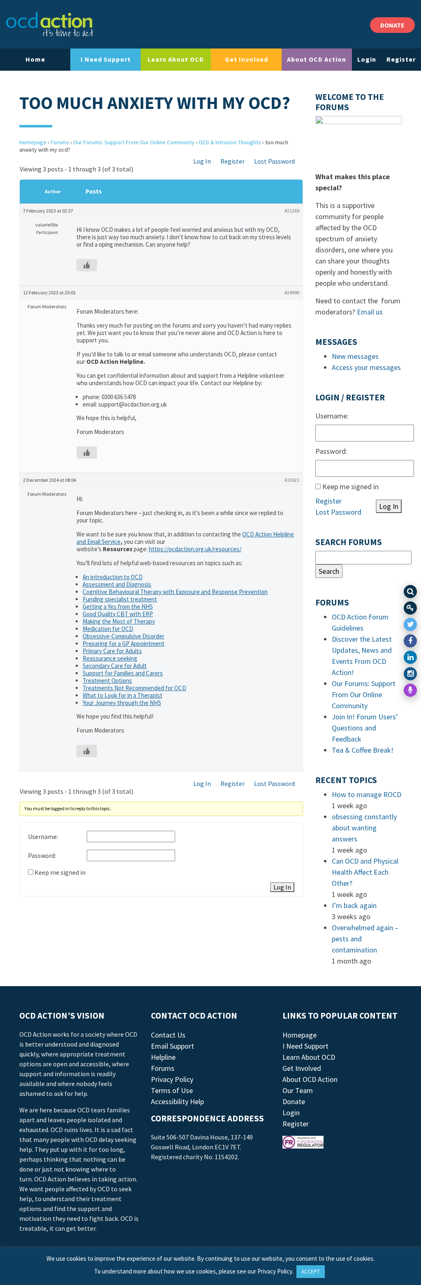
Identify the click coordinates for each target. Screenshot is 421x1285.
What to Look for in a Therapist (122, 695)
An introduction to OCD (113, 577)
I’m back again (354, 905)
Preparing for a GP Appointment (123, 643)
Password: (42, 855)
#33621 (292, 480)
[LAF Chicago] (50, 24)
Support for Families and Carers (123, 673)
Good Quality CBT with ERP (118, 614)
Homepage (32, 142)
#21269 (292, 211)
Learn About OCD (176, 59)
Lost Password (274, 161)
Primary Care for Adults (112, 651)
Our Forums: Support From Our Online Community (133, 142)
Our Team (297, 1090)
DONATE (392, 25)
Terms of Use (172, 1090)
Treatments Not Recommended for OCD (134, 688)
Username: (43, 836)
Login (366, 59)
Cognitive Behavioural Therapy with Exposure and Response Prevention (175, 592)
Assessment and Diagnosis (117, 584)
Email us (370, 312)
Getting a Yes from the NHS (118, 606)
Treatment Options (107, 680)
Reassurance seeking (110, 658)
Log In (202, 161)
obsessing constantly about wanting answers (364, 828)
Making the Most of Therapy (119, 621)
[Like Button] (86, 265)
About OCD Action (316, 59)
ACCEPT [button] (310, 1271)
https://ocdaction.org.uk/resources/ (195, 549)
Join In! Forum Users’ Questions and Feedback (365, 728)
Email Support (172, 1046)
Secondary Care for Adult (115, 666)
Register (401, 59)
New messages (355, 356)
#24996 (292, 292)
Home (35, 59)
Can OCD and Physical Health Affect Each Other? (365, 872)
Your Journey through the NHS (122, 703)
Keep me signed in (60, 872)
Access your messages (366, 367)
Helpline (163, 1057)
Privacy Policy (172, 1079)
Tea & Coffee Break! (362, 750)
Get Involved (246, 59)
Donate (293, 1101)
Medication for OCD (108, 629)
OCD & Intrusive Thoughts (230, 142)
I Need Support (106, 59)
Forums (60, 142)
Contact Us (168, 1035)
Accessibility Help (177, 1101)
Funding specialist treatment (120, 599)
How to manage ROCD (366, 794)
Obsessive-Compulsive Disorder (123, 636)
